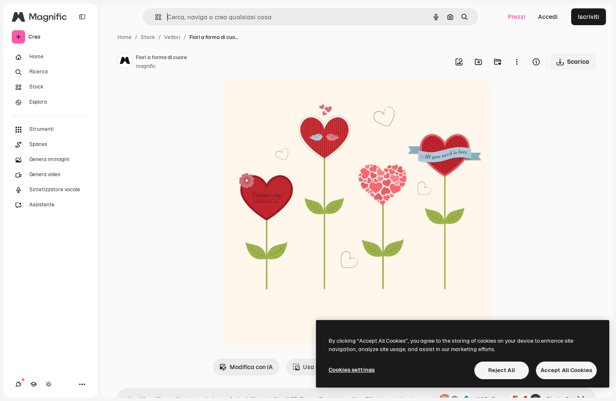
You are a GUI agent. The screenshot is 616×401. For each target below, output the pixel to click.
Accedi (548, 17)
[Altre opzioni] (516, 61)
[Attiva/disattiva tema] (48, 384)
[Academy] (33, 384)
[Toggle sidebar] (82, 16)
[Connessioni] (18, 384)
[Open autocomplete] (154, 17)
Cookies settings (352, 369)
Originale (278, 95)
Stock (148, 37)
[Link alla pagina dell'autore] (124, 62)
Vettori (172, 37)
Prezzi (516, 17)
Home (124, 37)
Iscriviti (588, 17)
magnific (146, 66)
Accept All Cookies (566, 370)
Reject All (501, 370)
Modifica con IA (251, 367)
